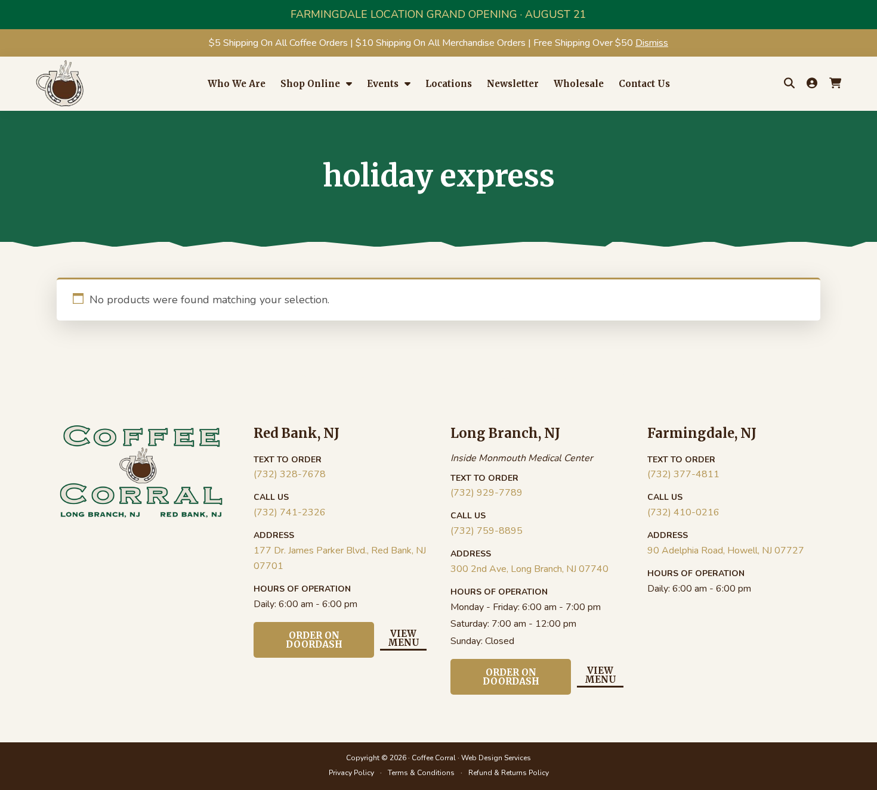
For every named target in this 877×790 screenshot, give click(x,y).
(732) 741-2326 (290, 512)
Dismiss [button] (651, 42)
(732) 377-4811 (683, 474)
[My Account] (812, 83)
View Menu (403, 638)
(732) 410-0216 (683, 512)
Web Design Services (496, 758)
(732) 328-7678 (290, 474)
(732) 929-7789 (486, 492)
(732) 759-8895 (486, 530)
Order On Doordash (314, 640)
